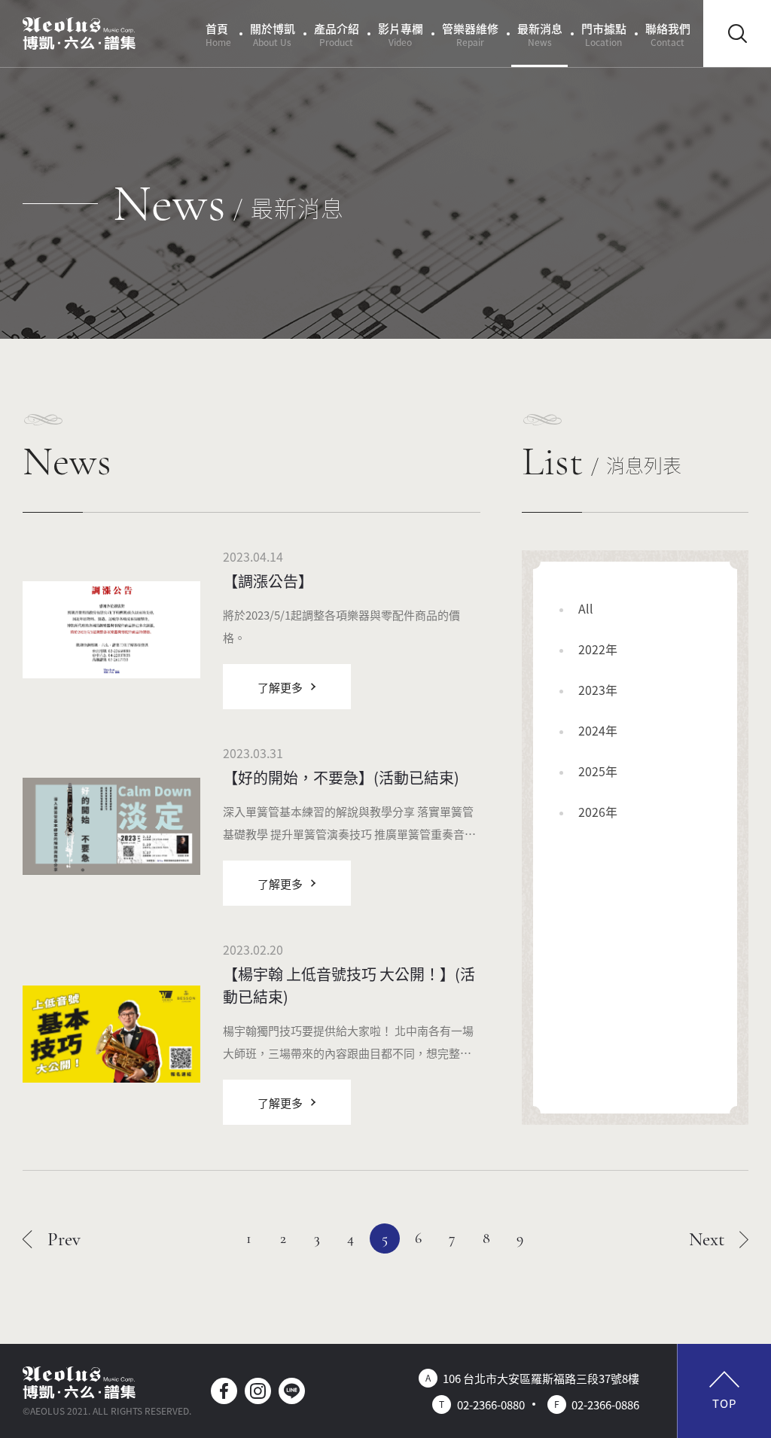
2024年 (597, 730)
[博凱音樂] (79, 33)
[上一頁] (52, 1238)
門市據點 (603, 34)
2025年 (597, 771)
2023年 (597, 690)
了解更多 (280, 687)
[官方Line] (292, 1391)
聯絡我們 (667, 34)
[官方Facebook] (224, 1391)
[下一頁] (719, 1238)
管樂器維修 (470, 34)
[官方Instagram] (258, 1391)
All (585, 608)
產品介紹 (336, 34)
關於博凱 (272, 34)
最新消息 (539, 34)
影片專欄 (400, 34)
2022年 (597, 649)
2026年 (597, 812)
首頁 (218, 34)
